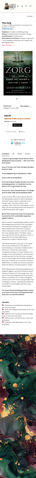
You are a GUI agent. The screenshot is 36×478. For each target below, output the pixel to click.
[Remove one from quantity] (5, 125)
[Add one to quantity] (11, 125)
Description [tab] (6, 154)
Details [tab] (20, 154)
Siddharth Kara (7, 29)
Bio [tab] (13, 154)
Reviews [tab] (27, 154)
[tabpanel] (18, 244)
